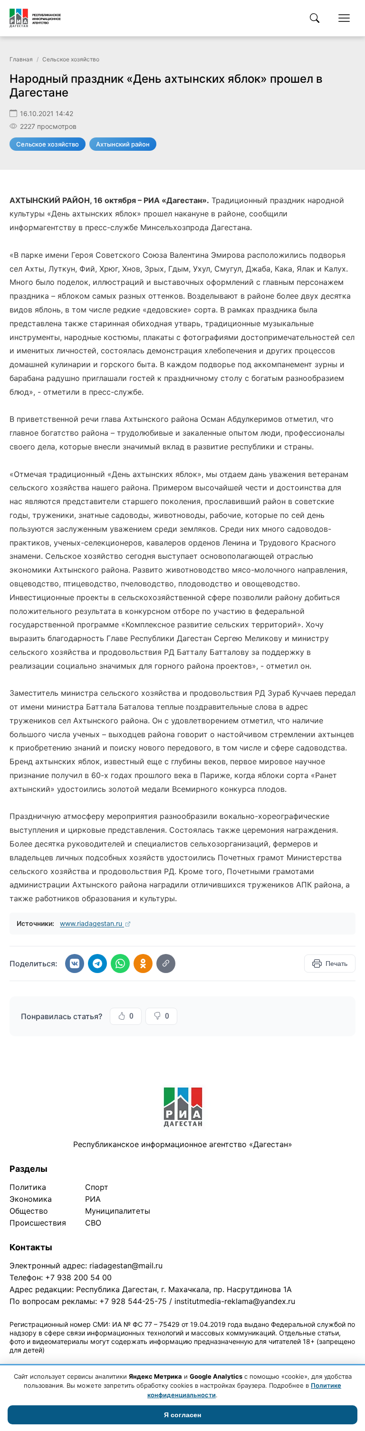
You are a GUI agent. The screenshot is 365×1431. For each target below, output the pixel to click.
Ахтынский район (123, 144)
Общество (29, 1211)
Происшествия (38, 1222)
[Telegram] (97, 963)
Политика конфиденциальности (53, 1362)
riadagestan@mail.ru (126, 1265)
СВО (93, 1222)
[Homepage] (35, 18)
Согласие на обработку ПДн (146, 1362)
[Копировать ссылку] (165, 963)
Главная (21, 59)
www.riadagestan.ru (92, 923)
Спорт (96, 1187)
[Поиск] (314, 18)
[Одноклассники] (143, 963)
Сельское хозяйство (70, 59)
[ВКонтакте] (74, 963)
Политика (28, 1187)
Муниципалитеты (117, 1211)
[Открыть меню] (344, 18)
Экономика (31, 1199)
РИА (93, 1199)
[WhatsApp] (120, 963)
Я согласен (182, 1415)
